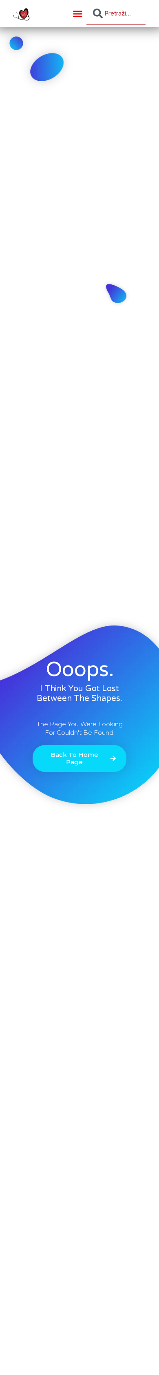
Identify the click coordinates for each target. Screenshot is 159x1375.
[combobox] (116, 13)
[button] (78, 13)
